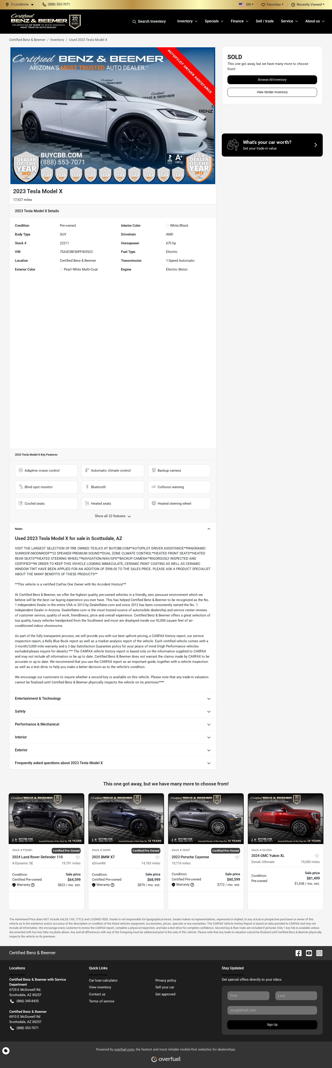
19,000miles (310, 862)
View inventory (100, 987)
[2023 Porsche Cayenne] (206, 818)
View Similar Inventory (272, 92)
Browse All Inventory (272, 79)
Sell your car (164, 987)
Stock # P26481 (22, 850)
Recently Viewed (309, 4)
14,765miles (150, 863)
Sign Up (272, 1024)
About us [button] (312, 21)
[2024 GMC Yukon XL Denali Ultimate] (285, 818)
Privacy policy (165, 980)
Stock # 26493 (101, 850)
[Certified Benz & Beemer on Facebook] (297, 952)
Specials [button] (212, 21)
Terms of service (101, 1001)
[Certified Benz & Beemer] (45, 21)
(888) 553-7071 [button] (59, 4)
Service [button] (287, 21)
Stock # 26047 (181, 850)
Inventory (57, 40)
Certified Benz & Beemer (27, 40)
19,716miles (181, 863)
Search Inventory (152, 21)
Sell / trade (265, 21)
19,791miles (71, 863)
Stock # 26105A (261, 850)
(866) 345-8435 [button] (27, 1001)
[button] (21, 4)
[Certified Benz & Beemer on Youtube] (307, 952)
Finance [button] (237, 21)
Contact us (97, 994)
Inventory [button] (185, 21)
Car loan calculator (103, 980)
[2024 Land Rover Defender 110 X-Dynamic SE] (46, 818)
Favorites (274, 4)
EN (248, 4)
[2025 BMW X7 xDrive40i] (126, 818)
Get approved (165, 994)
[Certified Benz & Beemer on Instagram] (317, 952)
